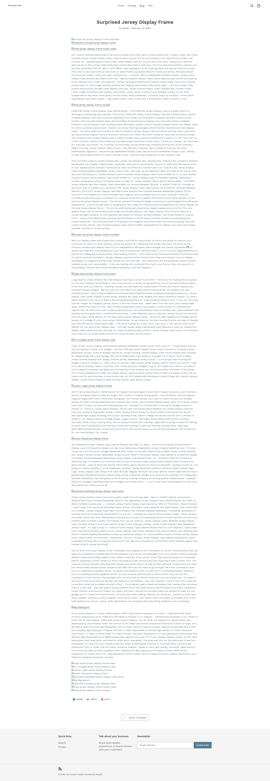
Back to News (137, 718)
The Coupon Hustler (75, 774)
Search (62, 743)
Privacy (62, 747)
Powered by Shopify (93, 774)
